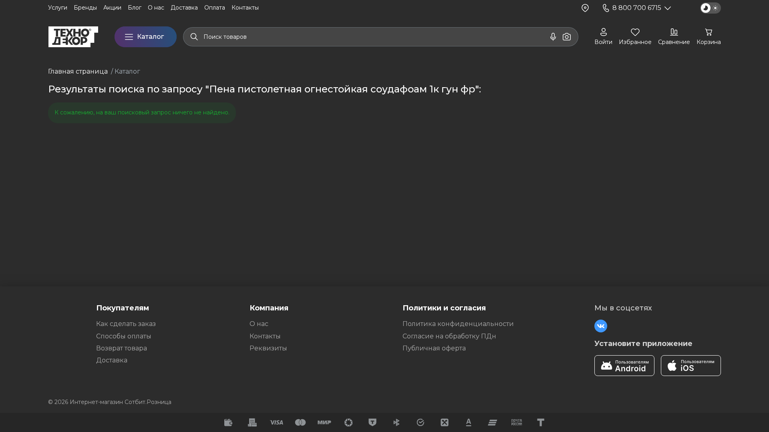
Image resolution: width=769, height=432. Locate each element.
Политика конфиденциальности (458, 324)
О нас (259, 324)
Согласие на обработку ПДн (449, 336)
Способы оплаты (123, 336)
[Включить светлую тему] (710, 8)
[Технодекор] (73, 36)
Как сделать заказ (126, 324)
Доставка (111, 360)
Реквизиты (268, 348)
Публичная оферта (434, 348)
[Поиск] (194, 37)
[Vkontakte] (600, 326)
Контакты (265, 336)
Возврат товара (121, 348)
